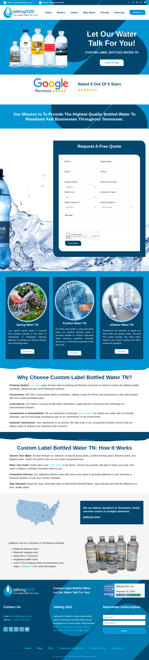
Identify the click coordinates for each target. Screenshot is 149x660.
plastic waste (84, 413)
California (68, 630)
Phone (103, 172)
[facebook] (129, 2)
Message (69, 215)
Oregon (86, 630)
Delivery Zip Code (108, 182)
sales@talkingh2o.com (22, 3)
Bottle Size (69, 192)
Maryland (57, 630)
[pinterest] (141, 2)
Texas (58, 627)
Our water (35, 385)
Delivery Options (108, 202)
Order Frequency (72, 202)
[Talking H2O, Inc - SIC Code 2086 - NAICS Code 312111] (124, 591)
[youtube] (145, 2)
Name (67, 161)
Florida (77, 627)
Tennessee (67, 627)
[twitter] (133, 2)
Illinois (77, 630)
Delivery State (71, 182)
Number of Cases (108, 192)
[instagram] (137, 2)
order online (55, 465)
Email (67, 172)
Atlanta (85, 627)
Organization (105, 161)
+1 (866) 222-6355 (56, 3)
